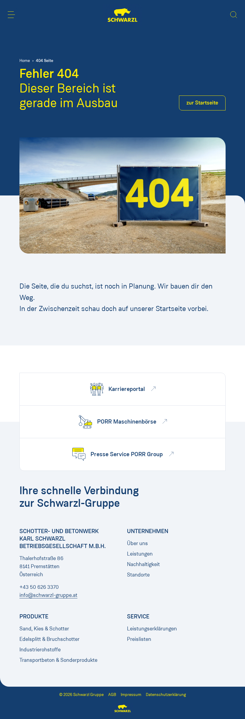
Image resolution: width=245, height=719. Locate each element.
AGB (112, 694)
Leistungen (140, 553)
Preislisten (139, 639)
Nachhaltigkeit (143, 564)
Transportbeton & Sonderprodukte (58, 660)
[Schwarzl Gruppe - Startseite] (122, 15)
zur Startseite (202, 102)
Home (24, 60)
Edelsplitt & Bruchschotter (49, 639)
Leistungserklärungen (152, 628)
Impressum (131, 694)
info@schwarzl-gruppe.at (48, 595)
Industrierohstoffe (40, 649)
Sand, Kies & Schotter (44, 628)
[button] (11, 15)
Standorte (138, 574)
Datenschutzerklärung (166, 694)
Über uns (137, 543)
